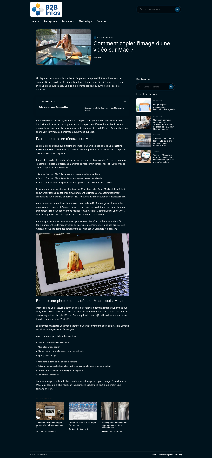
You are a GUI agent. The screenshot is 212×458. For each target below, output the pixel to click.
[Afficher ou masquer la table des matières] (90, 101)
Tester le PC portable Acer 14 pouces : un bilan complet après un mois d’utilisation (163, 158)
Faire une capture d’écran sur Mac (53, 107)
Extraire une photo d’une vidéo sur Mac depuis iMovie (104, 109)
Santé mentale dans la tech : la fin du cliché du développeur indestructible (163, 142)
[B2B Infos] (46, 9)
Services (97, 57)
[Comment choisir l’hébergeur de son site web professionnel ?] (50, 411)
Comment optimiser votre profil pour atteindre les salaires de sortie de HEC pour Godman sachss (163, 124)
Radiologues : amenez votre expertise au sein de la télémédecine (114, 424)
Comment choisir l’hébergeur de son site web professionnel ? (49, 424)
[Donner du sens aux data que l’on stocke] (83, 411)
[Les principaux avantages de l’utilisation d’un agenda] (143, 105)
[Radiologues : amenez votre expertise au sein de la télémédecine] (115, 411)
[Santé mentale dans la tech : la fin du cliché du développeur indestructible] (143, 140)
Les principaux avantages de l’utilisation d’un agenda (164, 107)
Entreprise (157, 101)
